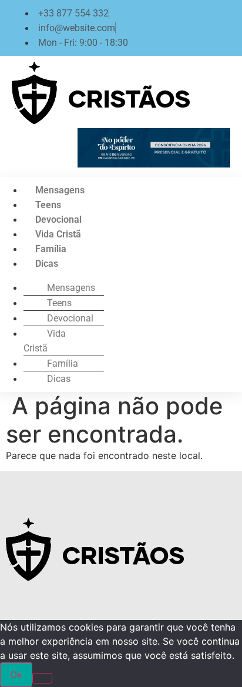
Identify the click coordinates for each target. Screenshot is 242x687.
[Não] (42, 678)
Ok (16, 675)
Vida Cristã (58, 234)
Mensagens (60, 190)
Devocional (58, 219)
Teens (48, 204)
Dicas (46, 263)
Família (50, 248)
